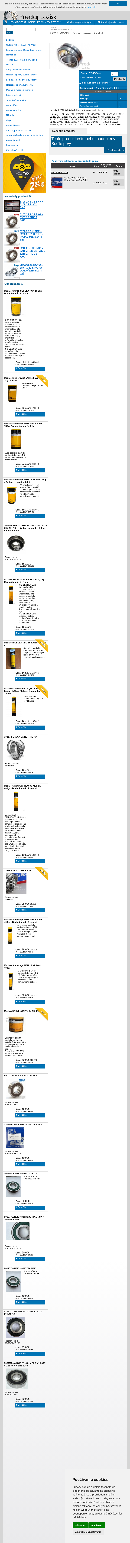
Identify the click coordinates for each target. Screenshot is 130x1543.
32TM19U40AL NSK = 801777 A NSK (23, 1124)
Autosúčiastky (13, 125)
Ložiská (10, 40)
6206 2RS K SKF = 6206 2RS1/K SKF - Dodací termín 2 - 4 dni (31, 235)
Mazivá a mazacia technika (19, 90)
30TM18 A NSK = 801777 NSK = (20, 1173)
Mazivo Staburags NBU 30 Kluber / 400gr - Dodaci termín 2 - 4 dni (22, 787)
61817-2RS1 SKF (59, 172)
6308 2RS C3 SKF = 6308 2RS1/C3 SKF (31, 204)
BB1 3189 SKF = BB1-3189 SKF (20, 1075)
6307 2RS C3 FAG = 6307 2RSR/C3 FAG (31, 217)
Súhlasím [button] (80, 1525)
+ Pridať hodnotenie (115, 150)
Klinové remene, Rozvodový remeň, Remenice (24, 52)
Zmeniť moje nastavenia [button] (88, 1531)
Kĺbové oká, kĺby (14, 95)
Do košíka (21, 368)
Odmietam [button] (96, 1525)
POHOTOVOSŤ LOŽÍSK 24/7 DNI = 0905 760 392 (35, 22)
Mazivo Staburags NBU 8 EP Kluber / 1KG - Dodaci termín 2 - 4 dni (23, 424)
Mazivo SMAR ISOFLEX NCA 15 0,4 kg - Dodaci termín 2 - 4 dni (25, 580)
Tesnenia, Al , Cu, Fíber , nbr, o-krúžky (22, 62)
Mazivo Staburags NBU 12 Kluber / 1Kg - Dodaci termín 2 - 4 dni (25, 480)
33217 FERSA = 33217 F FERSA (20, 737)
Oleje (8, 120)
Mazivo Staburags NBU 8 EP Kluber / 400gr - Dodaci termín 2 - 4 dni (23, 920)
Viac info (92, 7)
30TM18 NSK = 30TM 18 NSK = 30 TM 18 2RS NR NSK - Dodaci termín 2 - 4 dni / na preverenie (25, 528)
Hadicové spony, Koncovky (19, 85)
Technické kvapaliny (16, 100)
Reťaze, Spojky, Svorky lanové (21, 74)
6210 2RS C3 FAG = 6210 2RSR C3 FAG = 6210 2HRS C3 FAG (32, 252)
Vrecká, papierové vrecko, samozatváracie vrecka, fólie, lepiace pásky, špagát (24, 135)
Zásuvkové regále (15, 150)
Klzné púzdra (12, 145)
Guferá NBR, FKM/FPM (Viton (21, 45)
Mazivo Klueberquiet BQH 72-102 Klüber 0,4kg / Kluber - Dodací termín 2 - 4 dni (25, 691)
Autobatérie (12, 105)
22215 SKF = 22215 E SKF (18, 870)
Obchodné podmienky (78, 22)
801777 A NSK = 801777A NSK (20, 1268)
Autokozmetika (13, 110)
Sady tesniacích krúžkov (18, 69)
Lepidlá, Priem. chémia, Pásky (21, 79)
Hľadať (10, 32)
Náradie (10, 115)
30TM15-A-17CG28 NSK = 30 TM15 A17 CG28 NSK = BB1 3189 (25, 1364)
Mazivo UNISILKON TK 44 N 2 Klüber (23, 1011)
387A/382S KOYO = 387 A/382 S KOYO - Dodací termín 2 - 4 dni (31, 269)
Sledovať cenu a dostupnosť (95, 82)
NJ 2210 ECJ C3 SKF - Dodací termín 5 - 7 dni (76, 178)
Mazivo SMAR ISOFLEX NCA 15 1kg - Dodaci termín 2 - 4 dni (23, 292)
